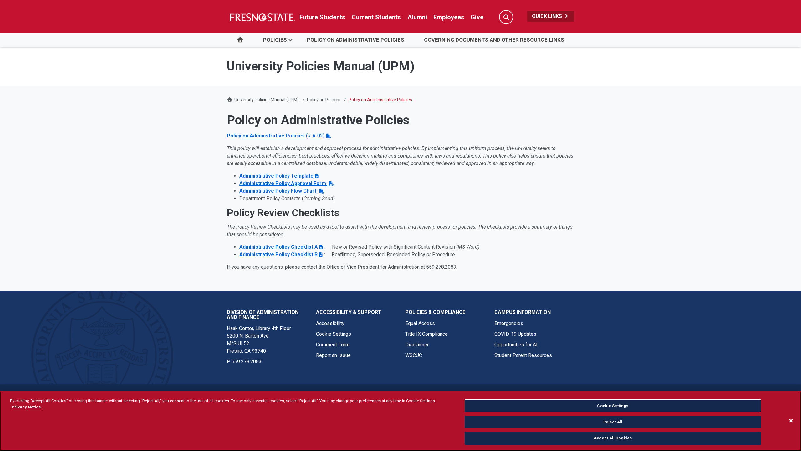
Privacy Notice (26, 407)
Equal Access (420, 323)
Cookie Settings (333, 334)
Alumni (417, 17)
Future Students (322, 17)
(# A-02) (275, 136)
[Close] (791, 421)
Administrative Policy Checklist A (278, 247)
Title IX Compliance (426, 334)
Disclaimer (417, 345)
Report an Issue (333, 355)
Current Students (376, 17)
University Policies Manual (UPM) (266, 99)
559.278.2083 (247, 362)
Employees (448, 17)
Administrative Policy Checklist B (278, 254)
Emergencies (508, 323)
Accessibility (330, 323)
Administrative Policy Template (276, 176)
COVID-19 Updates (515, 334)
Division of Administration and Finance (262, 314)
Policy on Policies (323, 99)
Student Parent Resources (523, 355)
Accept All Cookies (613, 438)
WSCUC (413, 355)
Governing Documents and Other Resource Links (494, 40)
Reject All (612, 422)
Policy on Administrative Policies (355, 40)
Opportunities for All (516, 345)
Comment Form (332, 345)
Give (477, 17)
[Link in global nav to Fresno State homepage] (262, 17)
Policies (275, 40)
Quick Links (547, 16)
